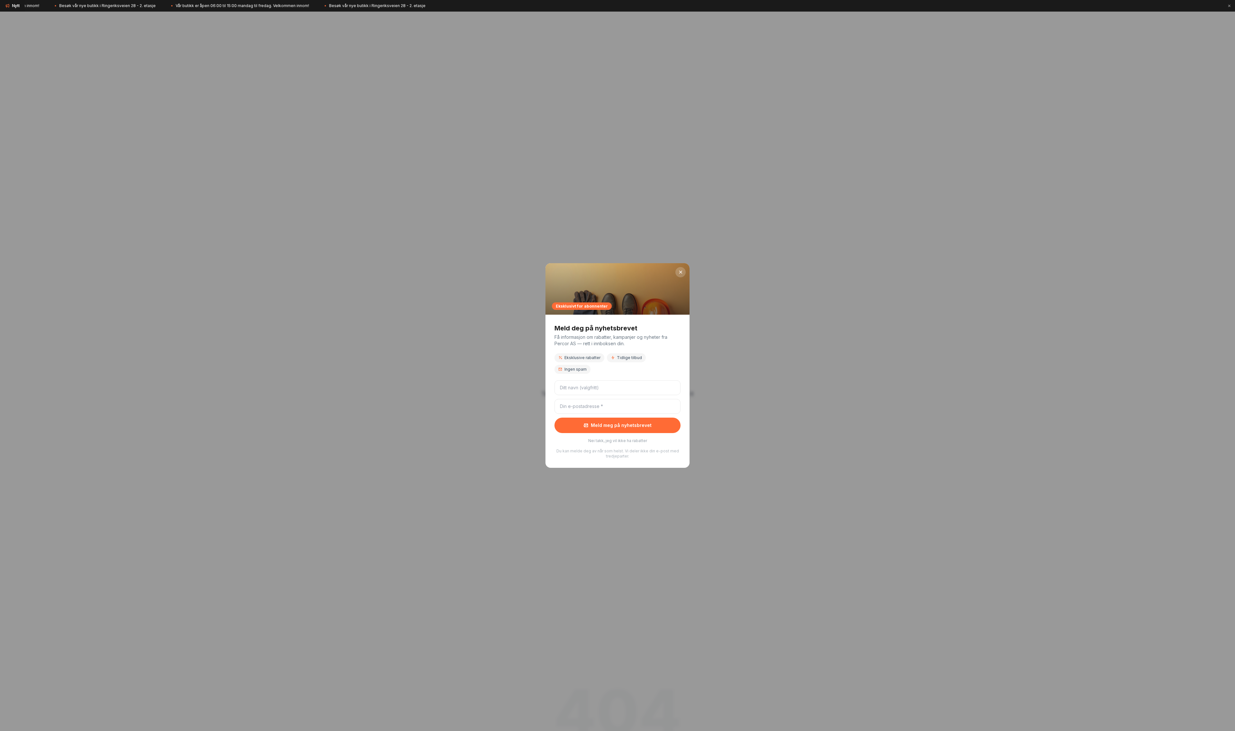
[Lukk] (1229, 6)
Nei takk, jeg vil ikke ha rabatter (617, 440)
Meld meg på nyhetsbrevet (621, 425)
